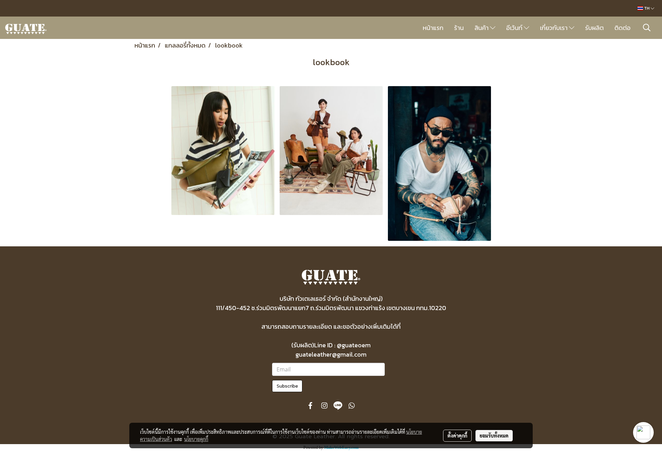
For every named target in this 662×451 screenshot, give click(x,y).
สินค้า (482, 27)
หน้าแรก (433, 27)
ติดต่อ (622, 27)
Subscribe (287, 386)
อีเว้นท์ (515, 27)
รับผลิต (594, 27)
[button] (646, 27)
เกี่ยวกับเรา (554, 27)
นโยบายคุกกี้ (196, 439)
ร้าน (459, 27)
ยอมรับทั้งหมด (494, 435)
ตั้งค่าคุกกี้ (457, 435)
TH (647, 8)
